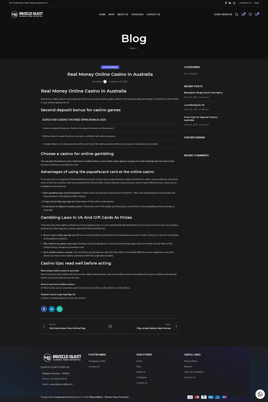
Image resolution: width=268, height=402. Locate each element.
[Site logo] (27, 14)
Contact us (141, 382)
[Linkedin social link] (230, 3)
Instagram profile (97, 361)
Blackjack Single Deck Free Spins (203, 92)
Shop (138, 366)
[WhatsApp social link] (234, 3)
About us (140, 371)
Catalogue (141, 377)
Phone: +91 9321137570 (54, 378)
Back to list (110, 326)
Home (132, 48)
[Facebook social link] (226, 3)
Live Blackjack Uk (194, 105)
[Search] (237, 14)
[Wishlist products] (250, 14)
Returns (188, 366)
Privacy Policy (190, 361)
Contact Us (94, 366)
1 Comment (204, 97)
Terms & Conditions (194, 371)
